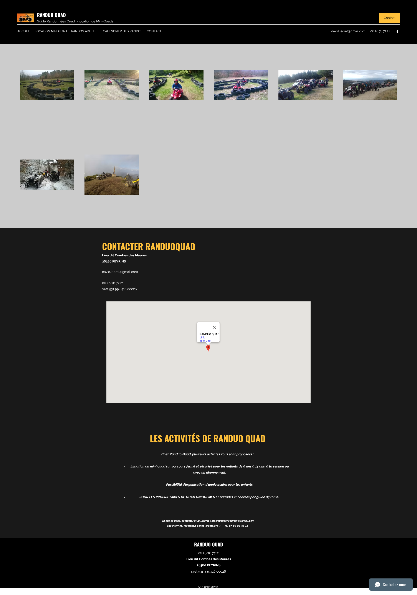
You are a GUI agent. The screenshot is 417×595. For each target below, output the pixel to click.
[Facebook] (397, 31)
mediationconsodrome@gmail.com (233, 520)
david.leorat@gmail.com (348, 31)
